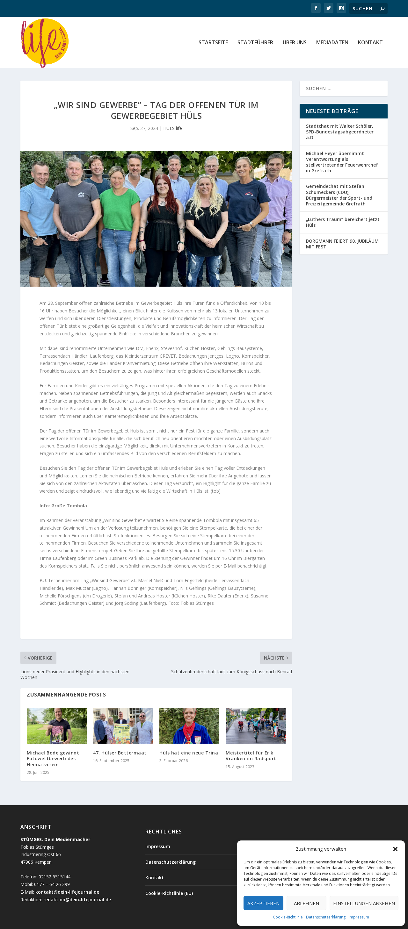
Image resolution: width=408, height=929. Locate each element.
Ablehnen (306, 903)
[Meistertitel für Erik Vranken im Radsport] (256, 726)
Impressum (359, 917)
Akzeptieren (263, 903)
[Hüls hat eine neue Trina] (189, 726)
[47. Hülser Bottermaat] (123, 726)
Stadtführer (255, 43)
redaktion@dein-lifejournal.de (77, 900)
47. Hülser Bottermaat (120, 753)
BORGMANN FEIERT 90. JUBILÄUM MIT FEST (342, 244)
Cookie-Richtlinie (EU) (169, 893)
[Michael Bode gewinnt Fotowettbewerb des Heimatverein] (57, 726)
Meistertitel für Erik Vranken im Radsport (251, 755)
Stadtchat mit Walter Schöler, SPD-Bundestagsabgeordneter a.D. (340, 131)
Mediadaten (332, 43)
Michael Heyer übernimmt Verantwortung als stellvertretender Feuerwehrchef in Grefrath (342, 162)
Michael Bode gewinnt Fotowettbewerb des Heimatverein (53, 758)
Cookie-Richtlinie (288, 917)
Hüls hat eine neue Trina (188, 753)
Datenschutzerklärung (326, 917)
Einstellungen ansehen (364, 903)
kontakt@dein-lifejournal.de (67, 892)
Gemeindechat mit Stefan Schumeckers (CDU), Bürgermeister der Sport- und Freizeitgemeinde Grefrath (339, 195)
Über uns (295, 43)
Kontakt (370, 43)
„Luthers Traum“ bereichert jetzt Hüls (343, 222)
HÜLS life (172, 128)
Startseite (213, 43)
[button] (395, 849)
